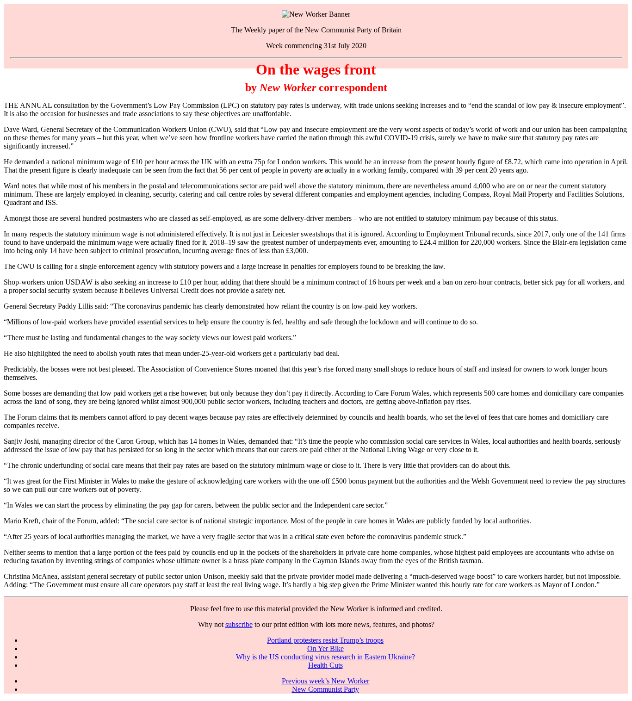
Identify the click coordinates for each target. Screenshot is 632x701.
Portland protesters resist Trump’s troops (325, 640)
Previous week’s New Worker (325, 681)
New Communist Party (325, 689)
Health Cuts (325, 665)
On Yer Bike (325, 648)
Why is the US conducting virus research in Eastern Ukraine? (325, 657)
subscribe (239, 624)
